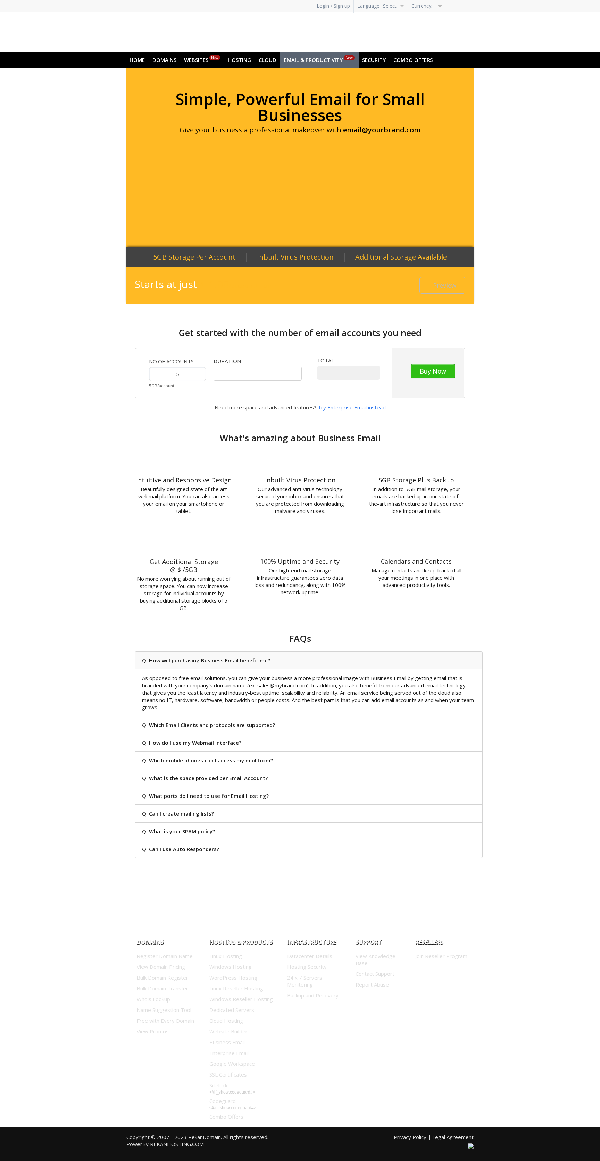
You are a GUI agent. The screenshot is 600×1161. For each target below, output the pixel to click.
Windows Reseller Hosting (241, 999)
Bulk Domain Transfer (162, 988)
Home (137, 59)
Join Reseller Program (441, 955)
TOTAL (325, 360)
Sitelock (218, 1085)
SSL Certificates (228, 1074)
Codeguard (222, 1100)
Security (374, 59)
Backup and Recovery (313, 995)
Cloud (267, 59)
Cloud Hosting (226, 1020)
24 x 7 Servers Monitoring (304, 981)
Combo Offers (413, 59)
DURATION (227, 361)
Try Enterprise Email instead (352, 407)
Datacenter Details (309, 955)
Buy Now (433, 371)
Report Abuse (372, 984)
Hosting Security (307, 966)
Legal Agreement (453, 1137)
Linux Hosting (225, 955)
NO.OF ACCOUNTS (171, 361)
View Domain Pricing (161, 966)
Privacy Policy (410, 1137)
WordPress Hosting (233, 977)
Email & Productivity (318, 59)
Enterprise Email (229, 1052)
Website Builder (228, 1031)
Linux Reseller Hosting (236, 988)
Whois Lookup (153, 999)
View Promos (153, 1031)
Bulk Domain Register (162, 977)
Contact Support (375, 973)
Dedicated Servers (231, 1009)
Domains (164, 59)
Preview (444, 285)
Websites (201, 59)
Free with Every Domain (165, 1020)
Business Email (227, 1042)
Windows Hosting (230, 966)
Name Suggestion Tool (164, 1009)
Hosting (239, 59)
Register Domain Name (165, 955)
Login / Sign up (333, 5)
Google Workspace (232, 1063)
